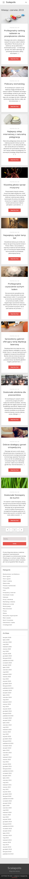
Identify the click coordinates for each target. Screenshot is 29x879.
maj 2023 (6, 727)
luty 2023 (6, 734)
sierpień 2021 (7, 775)
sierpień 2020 (7, 803)
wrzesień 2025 (7, 663)
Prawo (5, 611)
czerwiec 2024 (7, 697)
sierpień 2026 (7, 637)
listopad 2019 (7, 824)
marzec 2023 (7, 732)
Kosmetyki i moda (8, 595)
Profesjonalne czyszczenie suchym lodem (14, 287)
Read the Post (16, 59)
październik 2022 (8, 743)
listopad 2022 (7, 741)
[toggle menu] (3, 2)
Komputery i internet (9, 592)
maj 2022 (6, 755)
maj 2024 (6, 699)
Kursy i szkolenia (8, 599)
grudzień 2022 (7, 739)
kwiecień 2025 (7, 674)
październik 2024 (8, 688)
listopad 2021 (7, 769)
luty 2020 (6, 817)
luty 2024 (6, 706)
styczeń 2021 (7, 792)
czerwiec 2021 (7, 780)
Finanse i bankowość (9, 585)
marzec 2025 (7, 676)
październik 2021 (8, 771)
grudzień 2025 (7, 656)
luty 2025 (6, 679)
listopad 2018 (7, 851)
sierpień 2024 (7, 693)
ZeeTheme (14, 877)
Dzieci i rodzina (7, 581)
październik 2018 (8, 854)
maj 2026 (6, 644)
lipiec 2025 (6, 667)
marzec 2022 (7, 759)
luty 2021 (6, 789)
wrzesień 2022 (7, 746)
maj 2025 (6, 672)
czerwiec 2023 (7, 725)
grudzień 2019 (7, 821)
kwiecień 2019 (7, 840)
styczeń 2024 (7, 709)
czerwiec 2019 (7, 835)
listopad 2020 (7, 796)
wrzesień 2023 (7, 718)
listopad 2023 (7, 713)
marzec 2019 (7, 842)
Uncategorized (7, 625)
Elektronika (6, 583)
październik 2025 (8, 660)
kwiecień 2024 (7, 702)
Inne (4, 590)
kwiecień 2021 (7, 785)
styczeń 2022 (7, 764)
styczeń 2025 (7, 681)
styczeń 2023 (7, 736)
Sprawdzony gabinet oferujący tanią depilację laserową (14, 342)
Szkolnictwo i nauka (9, 622)
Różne (5, 613)
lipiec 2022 (6, 750)
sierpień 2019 (7, 831)
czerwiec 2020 (7, 808)
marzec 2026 (7, 649)
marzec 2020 (7, 815)
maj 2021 (6, 782)
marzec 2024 (7, 704)
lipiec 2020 (6, 805)
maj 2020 (6, 810)
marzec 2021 (7, 787)
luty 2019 (6, 845)
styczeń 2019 (7, 847)
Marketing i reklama (9, 602)
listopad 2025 (7, 658)
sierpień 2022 (7, 748)
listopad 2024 (7, 686)
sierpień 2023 (7, 720)
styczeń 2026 (7, 653)
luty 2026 (6, 651)
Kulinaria (5, 597)
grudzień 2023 (7, 711)
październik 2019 (8, 826)
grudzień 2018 (7, 849)
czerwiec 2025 (7, 670)
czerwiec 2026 (7, 642)
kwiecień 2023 (7, 729)
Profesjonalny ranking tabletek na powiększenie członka (14, 33)
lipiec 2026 (6, 640)
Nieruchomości (7, 608)
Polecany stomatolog (14, 84)
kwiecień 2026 (7, 647)
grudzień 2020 (7, 794)
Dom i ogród (6, 576)
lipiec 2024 (6, 695)
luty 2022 (6, 762)
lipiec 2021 (6, 778)
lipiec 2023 (6, 722)
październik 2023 (8, 716)
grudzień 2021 (7, 766)
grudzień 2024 (7, 683)
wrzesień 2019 (7, 828)
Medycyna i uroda (8, 604)
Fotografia (6, 588)
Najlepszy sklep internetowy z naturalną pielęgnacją (14, 134)
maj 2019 (6, 838)
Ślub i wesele (7, 618)
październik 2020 (8, 798)
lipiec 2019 (6, 833)
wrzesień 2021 (7, 773)
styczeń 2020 (7, 819)
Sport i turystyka (8, 620)
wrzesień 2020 (7, 801)
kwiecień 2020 (7, 812)
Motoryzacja (7, 606)
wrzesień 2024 (7, 690)
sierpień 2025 (7, 665)
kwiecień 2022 (7, 757)
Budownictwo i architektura (11, 574)
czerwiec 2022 (7, 752)
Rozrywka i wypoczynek (10, 615)
